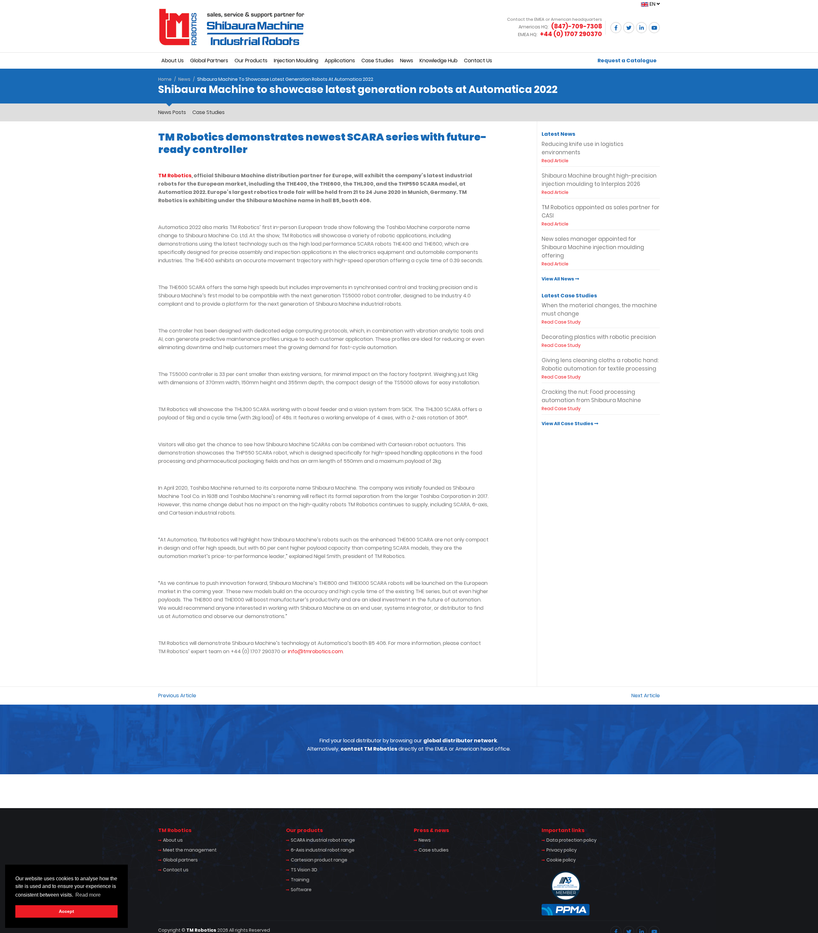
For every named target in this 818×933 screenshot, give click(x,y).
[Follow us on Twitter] (628, 27)
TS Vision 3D (304, 870)
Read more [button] (88, 895)
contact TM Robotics (369, 749)
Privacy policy (561, 850)
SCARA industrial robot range (323, 840)
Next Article (645, 695)
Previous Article (177, 695)
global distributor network (460, 740)
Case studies (434, 850)
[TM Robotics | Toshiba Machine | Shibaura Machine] (231, 27)
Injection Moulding (296, 60)
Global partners (180, 860)
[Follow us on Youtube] (654, 27)
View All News (558, 279)
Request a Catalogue (627, 60)
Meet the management (190, 850)
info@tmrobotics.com (315, 651)
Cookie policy (561, 860)
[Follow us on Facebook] (615, 27)
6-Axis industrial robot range (322, 850)
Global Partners (209, 60)
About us (173, 840)
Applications (340, 60)
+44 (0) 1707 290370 (571, 34)
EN (652, 4)
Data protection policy (571, 840)
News (406, 60)
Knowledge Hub (439, 60)
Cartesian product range (319, 860)
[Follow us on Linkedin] (641, 27)
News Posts (172, 112)
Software (301, 889)
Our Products (251, 60)
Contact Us (478, 60)
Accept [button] (66, 911)
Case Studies (377, 60)
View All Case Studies (568, 423)
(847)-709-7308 (576, 26)
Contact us (176, 870)
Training (300, 879)
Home (165, 79)
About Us (172, 60)
